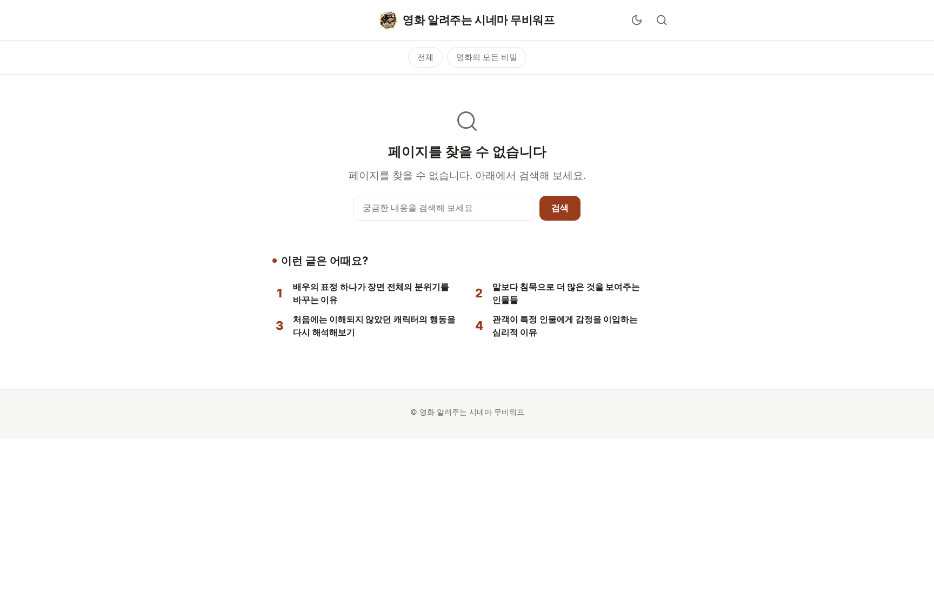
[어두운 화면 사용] (637, 20)
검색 (560, 207)
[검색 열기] (661, 20)
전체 (425, 57)
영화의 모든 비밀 (486, 57)
